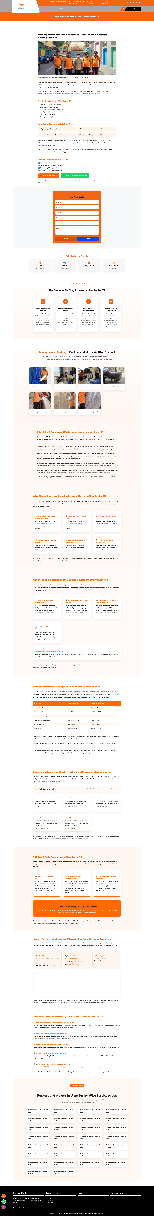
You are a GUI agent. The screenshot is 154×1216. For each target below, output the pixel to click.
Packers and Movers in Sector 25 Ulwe (37, 1164)
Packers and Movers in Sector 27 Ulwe (89, 1164)
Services (62, 9)
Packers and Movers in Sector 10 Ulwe (63, 1128)
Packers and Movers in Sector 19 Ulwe (90, 1146)
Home (47, 9)
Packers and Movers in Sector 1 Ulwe (38, 1111)
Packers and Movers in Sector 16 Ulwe (116, 1137)
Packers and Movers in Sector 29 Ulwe (37, 1173)
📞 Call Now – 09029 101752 (49, 176)
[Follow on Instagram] (3, 1207)
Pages (69, 9)
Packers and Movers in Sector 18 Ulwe (64, 1146)
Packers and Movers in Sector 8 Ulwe (116, 1120)
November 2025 (50, 1201)
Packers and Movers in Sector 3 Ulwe (90, 1111)
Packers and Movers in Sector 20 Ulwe (115, 1146)
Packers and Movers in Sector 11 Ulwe (90, 1128)
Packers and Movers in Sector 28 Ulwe (115, 1164)
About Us (54, 9)
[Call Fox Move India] (3, 1196)
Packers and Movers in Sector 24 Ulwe (115, 1155)
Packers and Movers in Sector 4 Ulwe (116, 1111)
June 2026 (48, 1198)
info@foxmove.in (74, 964)
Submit (88, 238)
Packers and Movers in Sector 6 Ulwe (64, 1120)
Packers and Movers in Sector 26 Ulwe (63, 1164)
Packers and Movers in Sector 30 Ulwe (63, 1173)
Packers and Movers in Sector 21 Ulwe (38, 1155)
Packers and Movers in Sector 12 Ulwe (116, 1128)
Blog (75, 9)
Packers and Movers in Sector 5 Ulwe (38, 1120)
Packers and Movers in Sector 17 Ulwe (38, 1146)
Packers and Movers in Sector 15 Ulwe (90, 1137)
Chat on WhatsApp (77, 961)
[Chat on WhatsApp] (3, 1202)
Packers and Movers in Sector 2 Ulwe (64, 1111)
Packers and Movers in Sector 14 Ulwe (64, 1137)
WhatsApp (61, 1067)
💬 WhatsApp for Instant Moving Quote (75, 176)
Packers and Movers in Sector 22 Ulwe (63, 1155)
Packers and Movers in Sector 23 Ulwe (89, 1155)
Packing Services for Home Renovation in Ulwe (26, 1198)
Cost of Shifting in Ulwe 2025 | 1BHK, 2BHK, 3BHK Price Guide (27, 1202)
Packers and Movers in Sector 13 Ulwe (38, 1137)
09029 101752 (72, 959)
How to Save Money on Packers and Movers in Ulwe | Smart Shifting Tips (27, 1206)
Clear (66, 238)
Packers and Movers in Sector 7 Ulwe (90, 1120)
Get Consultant (135, 9)
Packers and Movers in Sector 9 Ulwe (38, 1128)
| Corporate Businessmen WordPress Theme (81, 1213)
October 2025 (49, 1203)
